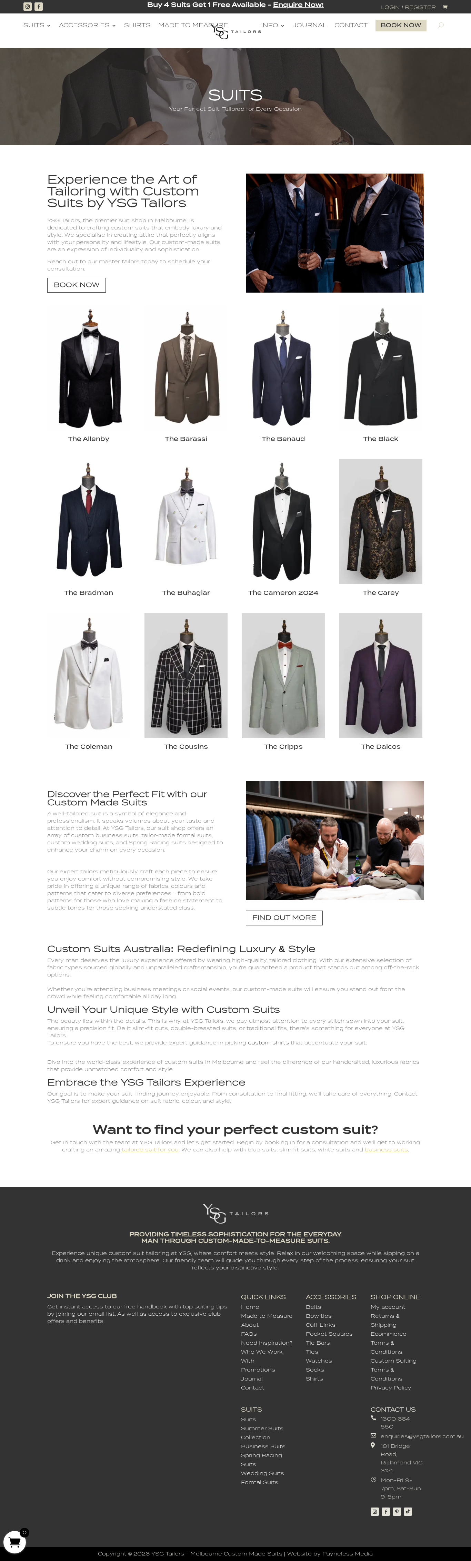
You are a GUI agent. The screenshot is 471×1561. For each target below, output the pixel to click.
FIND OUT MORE (284, 917)
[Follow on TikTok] (408, 1512)
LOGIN (390, 7)
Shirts (137, 25)
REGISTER (420, 7)
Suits (33, 25)
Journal (310, 25)
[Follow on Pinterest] (397, 1512)
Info (269, 25)
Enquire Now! (298, 4)
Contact (351, 25)
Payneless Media (347, 1554)
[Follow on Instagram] (27, 6)
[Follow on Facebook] (38, 6)
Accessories (84, 25)
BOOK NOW (76, 284)
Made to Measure (193, 25)
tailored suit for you (150, 1149)
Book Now (401, 25)
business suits (386, 1149)
